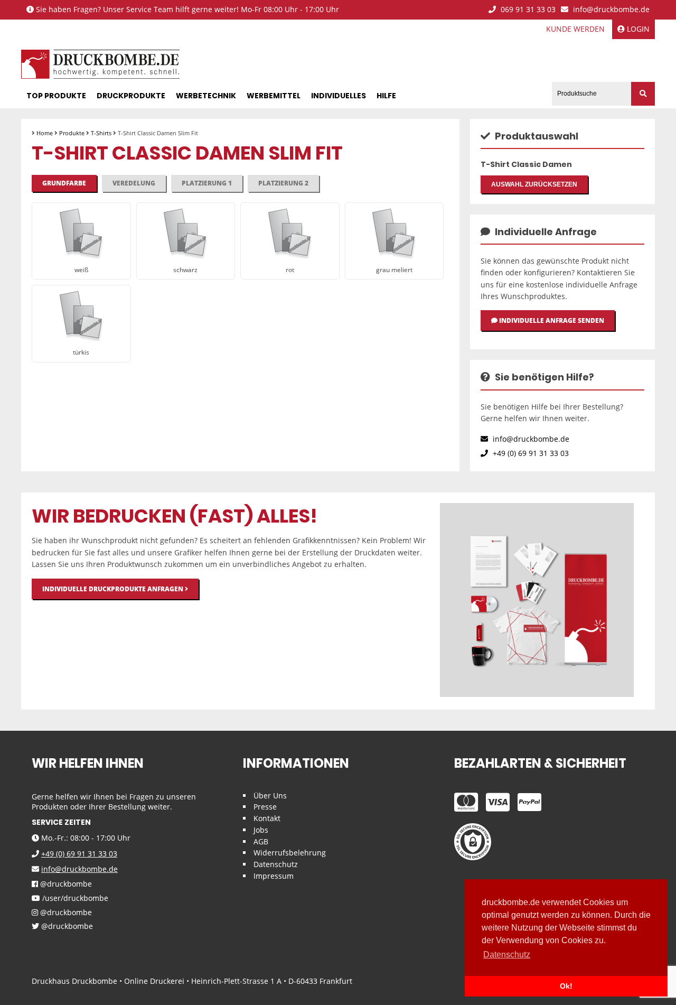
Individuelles (338, 95)
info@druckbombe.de (610, 9)
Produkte (71, 133)
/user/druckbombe (74, 898)
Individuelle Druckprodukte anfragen (113, 588)
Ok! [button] (566, 986)
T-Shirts (101, 133)
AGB (260, 841)
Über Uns (270, 795)
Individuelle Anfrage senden (550, 320)
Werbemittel (274, 95)
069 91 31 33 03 (527, 9)
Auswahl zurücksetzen (534, 184)
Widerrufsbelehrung (289, 853)
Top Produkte (56, 95)
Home (44, 133)
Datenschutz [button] (506, 954)
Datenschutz (275, 864)
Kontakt (266, 818)
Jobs (260, 830)
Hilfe (386, 95)
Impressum (273, 876)
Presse (265, 807)
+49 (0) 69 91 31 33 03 (530, 453)
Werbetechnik (206, 95)
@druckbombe (65, 884)
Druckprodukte (131, 95)
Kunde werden (575, 29)
